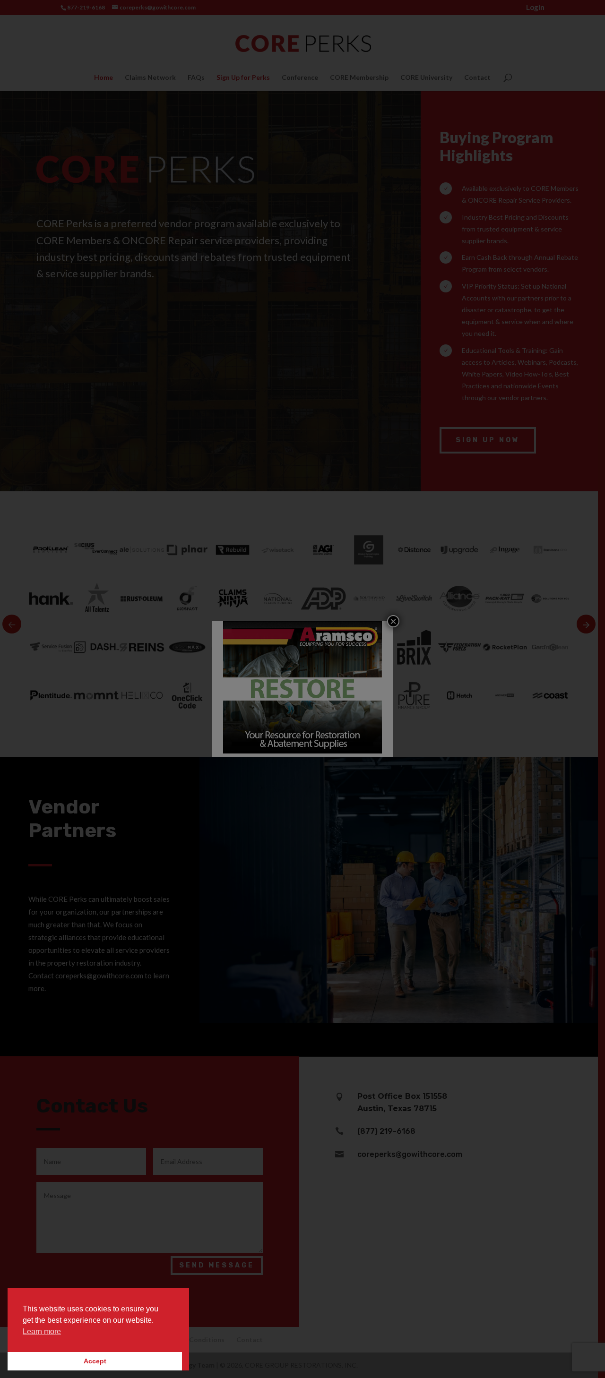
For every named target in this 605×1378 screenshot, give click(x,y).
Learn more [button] (42, 1331)
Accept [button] (95, 1361)
